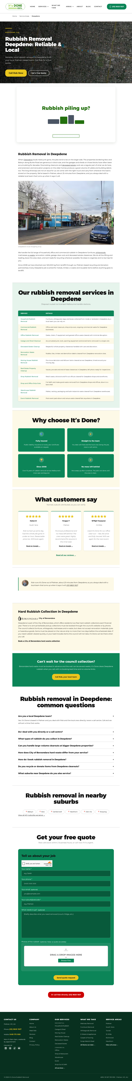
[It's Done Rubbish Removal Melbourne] (15, 6)
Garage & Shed (60, 1029)
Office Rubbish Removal (30, 335)
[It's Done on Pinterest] (10, 1048)
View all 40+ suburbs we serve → (31, 815)
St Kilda (108, 1034)
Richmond (109, 1038)
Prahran (108, 1023)
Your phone (26, 879)
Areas (69, 6)
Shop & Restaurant (61, 1054)
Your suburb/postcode (31, 900)
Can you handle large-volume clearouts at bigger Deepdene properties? (66, 745)
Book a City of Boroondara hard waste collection (39, 641)
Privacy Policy (34, 1045)
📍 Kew (42, 812)
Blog (88, 6)
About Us (32, 1027)
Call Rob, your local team (66, 677)
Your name (26, 869)
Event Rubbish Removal (29, 398)
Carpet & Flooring (86, 1038)
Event (57, 1061)
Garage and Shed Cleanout (31, 341)
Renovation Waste (61, 1040)
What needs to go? (33, 910)
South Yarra (110, 1027)
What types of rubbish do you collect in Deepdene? (66, 739)
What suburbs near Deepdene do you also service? (66, 773)
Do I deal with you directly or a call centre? (66, 732)
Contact (98, 6)
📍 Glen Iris (88, 812)
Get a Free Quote (38, 73)
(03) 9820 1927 (118, 7)
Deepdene (28, 160)
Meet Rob (32, 1031)
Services (42, 6)
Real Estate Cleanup (62, 1036)
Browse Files (66, 960)
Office (57, 1050)
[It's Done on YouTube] (19, 1048)
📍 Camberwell (56, 812)
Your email (29, 889)
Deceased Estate (61, 1044)
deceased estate (69, 165)
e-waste (31, 255)
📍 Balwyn (29, 812)
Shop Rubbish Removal (29, 376)
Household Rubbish (62, 1026)
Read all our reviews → (66, 555)
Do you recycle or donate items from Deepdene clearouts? (66, 766)
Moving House (60, 1033)
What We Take (56, 6)
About (80, 6)
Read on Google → (33, 546)
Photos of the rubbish (43, 942)
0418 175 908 (15, 1034)
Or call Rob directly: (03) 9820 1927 (66, 995)
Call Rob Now (16, 73)
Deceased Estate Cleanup (30, 347)
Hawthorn (109, 1041)
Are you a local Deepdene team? (66, 716)
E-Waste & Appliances (88, 1034)
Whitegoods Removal (88, 1031)
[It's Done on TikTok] (14, 1048)
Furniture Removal (87, 1027)
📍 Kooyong (102, 812)
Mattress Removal (87, 1023)
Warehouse (59, 1057)
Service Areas (24, 16)
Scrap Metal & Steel (87, 1041)
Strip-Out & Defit (61, 1064)
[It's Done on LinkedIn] (5, 1048)
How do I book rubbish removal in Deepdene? (66, 759)
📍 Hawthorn (73, 812)
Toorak (108, 1031)
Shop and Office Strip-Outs (31, 383)
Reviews (32, 1034)
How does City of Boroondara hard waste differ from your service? (66, 752)
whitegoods (100, 253)
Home (32, 6)
